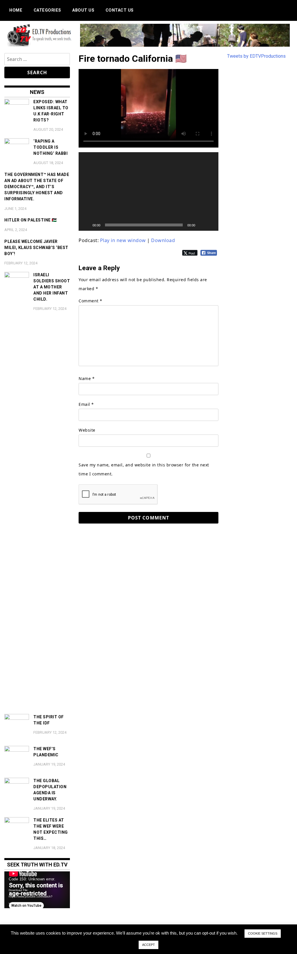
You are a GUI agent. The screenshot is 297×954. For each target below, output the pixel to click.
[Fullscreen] (211, 225)
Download (163, 240)
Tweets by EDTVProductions (256, 56)
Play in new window (123, 240)
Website (87, 430)
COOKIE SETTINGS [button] (262, 933)
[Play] (86, 225)
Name (87, 378)
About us (83, 10)
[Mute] (201, 225)
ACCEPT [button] (148, 944)
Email (86, 404)
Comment (90, 301)
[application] (148, 191)
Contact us (120, 10)
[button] (148, 191)
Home (15, 10)
